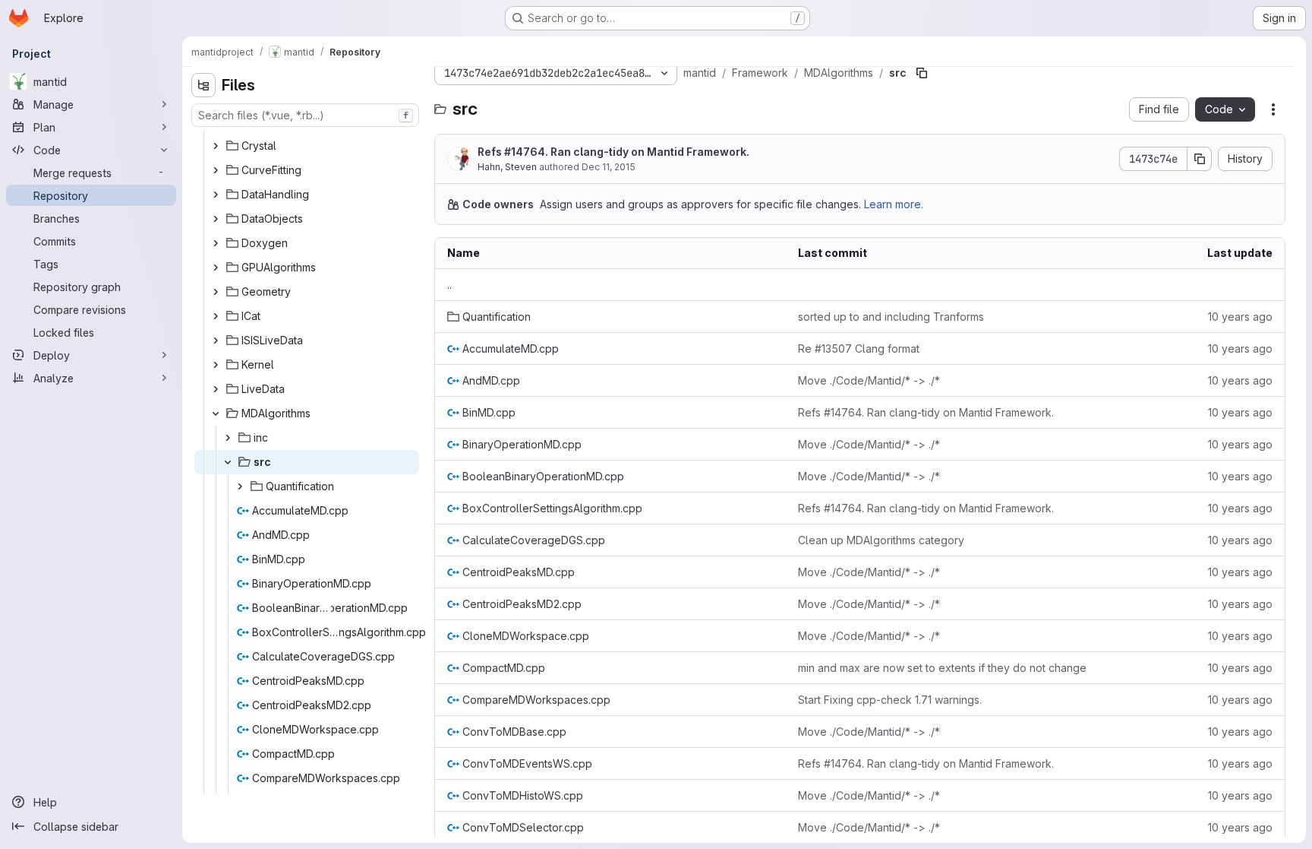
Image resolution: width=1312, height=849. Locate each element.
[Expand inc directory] (228, 438)
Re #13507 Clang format (858, 348)
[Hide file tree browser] (203, 85)
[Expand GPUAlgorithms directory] (216, 267)
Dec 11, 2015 (609, 167)
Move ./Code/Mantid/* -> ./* (869, 380)
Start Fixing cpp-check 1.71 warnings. (890, 699)
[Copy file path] (922, 73)
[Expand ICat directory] (216, 316)
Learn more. (893, 204)
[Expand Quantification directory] (240, 486)
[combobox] (305, 115)
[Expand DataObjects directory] (216, 219)
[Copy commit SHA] (1199, 159)
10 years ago (1240, 316)
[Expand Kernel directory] (216, 365)
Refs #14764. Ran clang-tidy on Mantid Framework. (613, 151)
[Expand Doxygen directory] (216, 243)
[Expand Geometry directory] (216, 292)
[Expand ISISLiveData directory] (216, 340)
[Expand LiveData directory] (216, 389)
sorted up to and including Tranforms (891, 316)
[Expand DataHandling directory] (216, 194)
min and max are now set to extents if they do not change (942, 667)
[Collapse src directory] (228, 462)
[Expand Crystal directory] (216, 146)
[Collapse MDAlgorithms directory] (216, 413)
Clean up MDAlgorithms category (881, 540)
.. (449, 284)
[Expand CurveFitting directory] (216, 170)
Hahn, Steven (507, 167)
